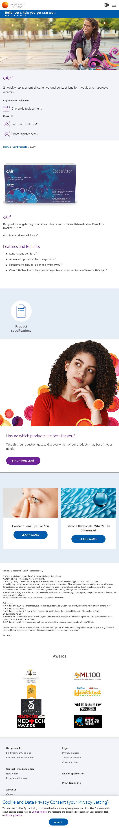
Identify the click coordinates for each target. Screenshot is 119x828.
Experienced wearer (17, 778)
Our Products (19, 147)
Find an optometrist (73, 773)
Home (6, 147)
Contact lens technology (20, 757)
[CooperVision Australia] (59, 5)
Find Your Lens (23, 460)
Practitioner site (71, 783)
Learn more (31, 534)
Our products (13, 748)
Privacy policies (70, 753)
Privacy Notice (14, 815)
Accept (58, 822)
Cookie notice (70, 762)
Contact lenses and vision (20, 769)
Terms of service (71, 757)
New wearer (12, 773)
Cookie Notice (39, 812)
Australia (106, 5)
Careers (10, 794)
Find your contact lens (18, 753)
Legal (65, 748)
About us (11, 789)
